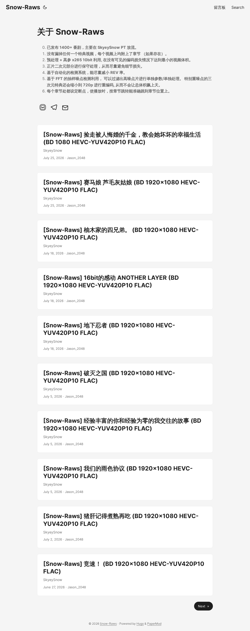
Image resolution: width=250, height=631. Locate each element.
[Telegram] (54, 107)
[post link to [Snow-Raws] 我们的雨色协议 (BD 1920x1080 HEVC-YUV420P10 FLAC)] (125, 479)
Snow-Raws (23, 7)
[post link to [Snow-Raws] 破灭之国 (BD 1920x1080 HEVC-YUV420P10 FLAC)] (125, 384)
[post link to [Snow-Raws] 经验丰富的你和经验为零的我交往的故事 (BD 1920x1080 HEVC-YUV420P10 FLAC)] (125, 431)
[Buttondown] (42, 107)
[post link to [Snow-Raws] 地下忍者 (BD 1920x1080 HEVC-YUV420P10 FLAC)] (125, 336)
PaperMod (154, 623)
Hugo (140, 623)
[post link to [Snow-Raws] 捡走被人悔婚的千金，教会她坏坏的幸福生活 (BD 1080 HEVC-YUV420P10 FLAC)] (125, 145)
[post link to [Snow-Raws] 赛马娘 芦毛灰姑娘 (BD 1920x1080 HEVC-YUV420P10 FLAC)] (125, 193)
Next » (203, 606)
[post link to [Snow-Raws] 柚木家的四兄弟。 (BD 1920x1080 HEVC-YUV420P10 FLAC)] (125, 241)
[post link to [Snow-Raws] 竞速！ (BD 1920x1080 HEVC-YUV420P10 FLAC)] (125, 575)
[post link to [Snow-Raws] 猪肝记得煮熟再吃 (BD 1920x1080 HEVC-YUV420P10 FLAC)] (125, 527)
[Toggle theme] (45, 7)
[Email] (65, 107)
